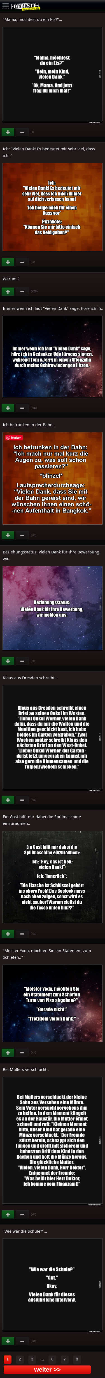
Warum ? (11, 278)
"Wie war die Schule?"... (25, 1231)
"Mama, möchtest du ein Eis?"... (32, 19)
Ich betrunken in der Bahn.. (29, 424)
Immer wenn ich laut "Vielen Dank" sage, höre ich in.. (53, 308)
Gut (8, 132)
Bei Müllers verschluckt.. (26, 1069)
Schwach (22, 132)
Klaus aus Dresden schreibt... (30, 677)
